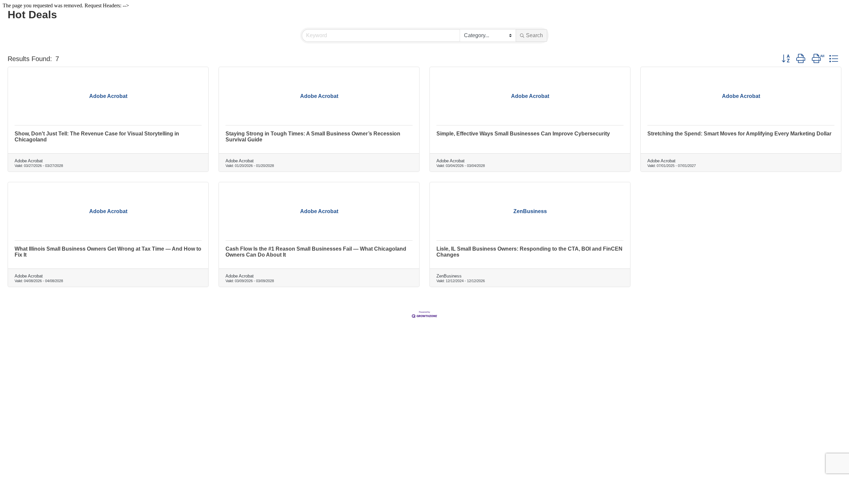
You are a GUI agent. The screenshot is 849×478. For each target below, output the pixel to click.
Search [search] (534, 35)
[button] (785, 58)
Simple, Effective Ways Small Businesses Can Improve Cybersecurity (523, 133)
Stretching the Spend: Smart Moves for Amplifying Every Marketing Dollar (739, 133)
